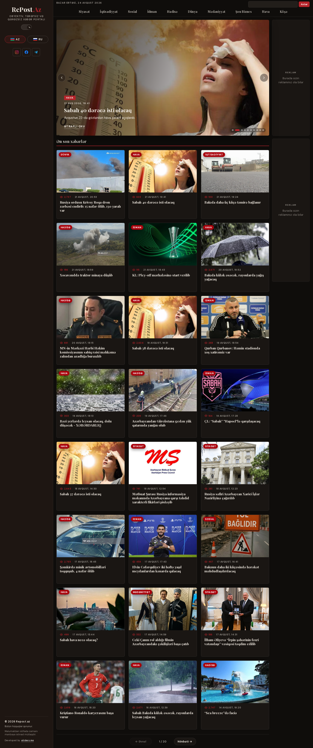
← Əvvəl (140, 741)
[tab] (233, 130)
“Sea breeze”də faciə (220, 713)
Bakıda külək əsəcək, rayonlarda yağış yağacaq (234, 277)
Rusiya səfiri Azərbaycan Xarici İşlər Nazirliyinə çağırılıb (232, 496)
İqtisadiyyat (109, 11)
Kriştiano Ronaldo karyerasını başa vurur (86, 715)
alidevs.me (27, 740)
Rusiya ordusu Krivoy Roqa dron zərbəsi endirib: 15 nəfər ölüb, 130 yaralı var (90, 206)
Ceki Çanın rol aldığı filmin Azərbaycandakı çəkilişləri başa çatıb (160, 642)
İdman (152, 11)
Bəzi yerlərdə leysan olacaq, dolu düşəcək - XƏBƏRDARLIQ (86, 423)
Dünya (192, 11)
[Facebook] (26, 52)
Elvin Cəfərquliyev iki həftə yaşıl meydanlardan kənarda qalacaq (157, 569)
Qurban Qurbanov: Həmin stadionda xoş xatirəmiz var (232, 350)
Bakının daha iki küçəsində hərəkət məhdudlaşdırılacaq (231, 569)
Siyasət (84, 11)
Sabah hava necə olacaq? (79, 640)
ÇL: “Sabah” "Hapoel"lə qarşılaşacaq (232, 421)
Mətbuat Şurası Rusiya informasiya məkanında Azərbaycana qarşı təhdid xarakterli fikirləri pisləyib (160, 498)
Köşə (283, 11)
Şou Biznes (243, 11)
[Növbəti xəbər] (264, 78)
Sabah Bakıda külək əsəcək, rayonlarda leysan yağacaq (162, 715)
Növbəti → (185, 741)
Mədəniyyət (216, 11)
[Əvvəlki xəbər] (62, 78)
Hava (266, 11)
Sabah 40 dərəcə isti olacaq (98, 110)
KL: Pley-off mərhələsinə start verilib (161, 275)
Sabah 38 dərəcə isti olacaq (153, 348)
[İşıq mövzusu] (26, 27)
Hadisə (172, 11)
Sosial (132, 11)
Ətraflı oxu (74, 126)
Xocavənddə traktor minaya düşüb (86, 275)
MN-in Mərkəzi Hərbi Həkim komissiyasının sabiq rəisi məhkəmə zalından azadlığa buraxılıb (88, 352)
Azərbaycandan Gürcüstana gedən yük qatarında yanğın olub (161, 423)
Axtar (304, 4)
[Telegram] (36, 52)
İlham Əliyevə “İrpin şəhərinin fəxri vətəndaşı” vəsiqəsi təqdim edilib (231, 642)
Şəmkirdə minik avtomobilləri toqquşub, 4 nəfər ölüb (83, 569)
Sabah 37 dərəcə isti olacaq (80, 494)
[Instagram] (17, 52)
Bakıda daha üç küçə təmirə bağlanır (232, 202)
